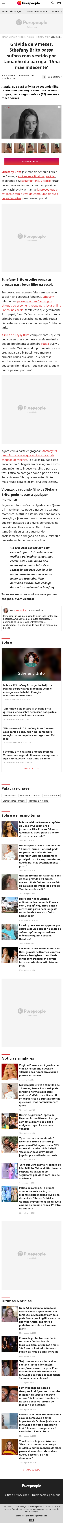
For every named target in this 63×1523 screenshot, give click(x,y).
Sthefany (48, 296)
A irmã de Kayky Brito (16, 335)
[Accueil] (28, 3)
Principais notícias (38, 800)
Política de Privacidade (16, 1495)
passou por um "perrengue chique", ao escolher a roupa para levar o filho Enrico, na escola (31, 305)
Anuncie (55, 1495)
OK (31, 1520)
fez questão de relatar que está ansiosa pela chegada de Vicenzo (29, 455)
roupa (45, 343)
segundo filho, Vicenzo (36, 180)
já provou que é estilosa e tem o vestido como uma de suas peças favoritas (30, 194)
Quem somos (40, 1495)
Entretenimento (51, 795)
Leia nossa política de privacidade (31, 1515)
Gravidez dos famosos (14, 800)
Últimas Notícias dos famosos (21, 37)
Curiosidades (9, 795)
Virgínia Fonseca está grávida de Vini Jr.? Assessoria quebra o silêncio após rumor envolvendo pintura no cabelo (39, 1070)
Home (4, 37)
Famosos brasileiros (30, 795)
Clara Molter (20, 610)
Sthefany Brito (43, 37)
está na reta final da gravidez (36, 176)
